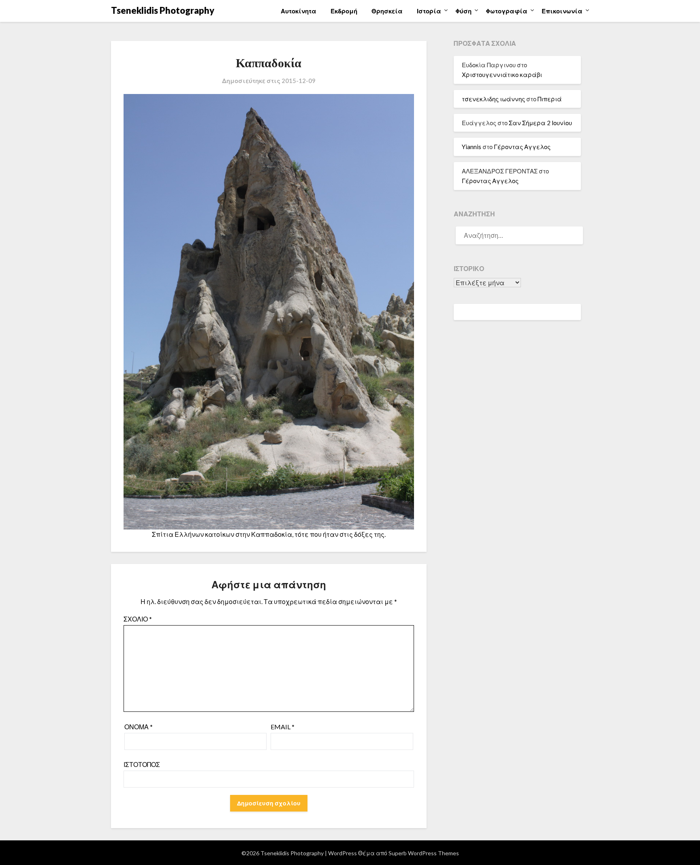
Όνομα (138, 726)
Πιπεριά (550, 99)
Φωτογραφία (506, 11)
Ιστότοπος (142, 764)
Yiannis (471, 146)
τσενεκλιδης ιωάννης (493, 99)
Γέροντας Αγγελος (522, 146)
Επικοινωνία (562, 11)
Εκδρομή (344, 11)
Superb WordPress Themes (423, 853)
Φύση (463, 11)
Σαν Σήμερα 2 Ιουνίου (540, 122)
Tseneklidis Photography (162, 10)
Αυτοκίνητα (298, 11)
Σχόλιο (138, 619)
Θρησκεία (387, 11)
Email (283, 726)
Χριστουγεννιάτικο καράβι (502, 74)
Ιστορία (429, 11)
